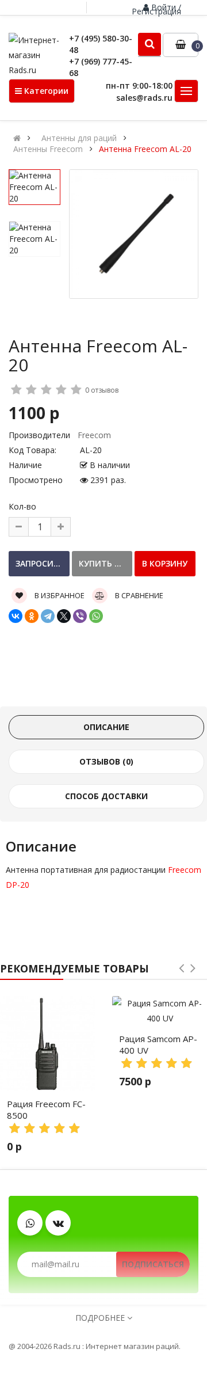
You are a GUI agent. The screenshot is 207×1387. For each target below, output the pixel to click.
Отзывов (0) (106, 761)
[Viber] (80, 616)
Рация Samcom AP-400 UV (158, 1044)
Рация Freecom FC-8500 (46, 1109)
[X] (64, 616)
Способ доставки (106, 796)
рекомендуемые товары (74, 968)
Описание (106, 726)
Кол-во (22, 506)
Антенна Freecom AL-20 (145, 149)
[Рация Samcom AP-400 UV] (159, 1011)
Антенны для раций (79, 138)
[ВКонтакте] (15, 616)
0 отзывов (101, 390)
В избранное (59, 595)
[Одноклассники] (32, 616)
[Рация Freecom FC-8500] (47, 1043)
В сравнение (138, 595)
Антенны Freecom (48, 149)
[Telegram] (48, 616)
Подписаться (153, 1264)
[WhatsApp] (96, 616)
